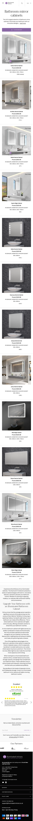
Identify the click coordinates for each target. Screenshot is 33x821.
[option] (16, 690)
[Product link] (16, 48)
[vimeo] (6, 782)
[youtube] (3, 782)
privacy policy (13, 728)
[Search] (21, 3)
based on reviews (16, 676)
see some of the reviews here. (16, 677)
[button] (3, 3)
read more (22, 23)
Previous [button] (2, 689)
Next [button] (30, 689)
